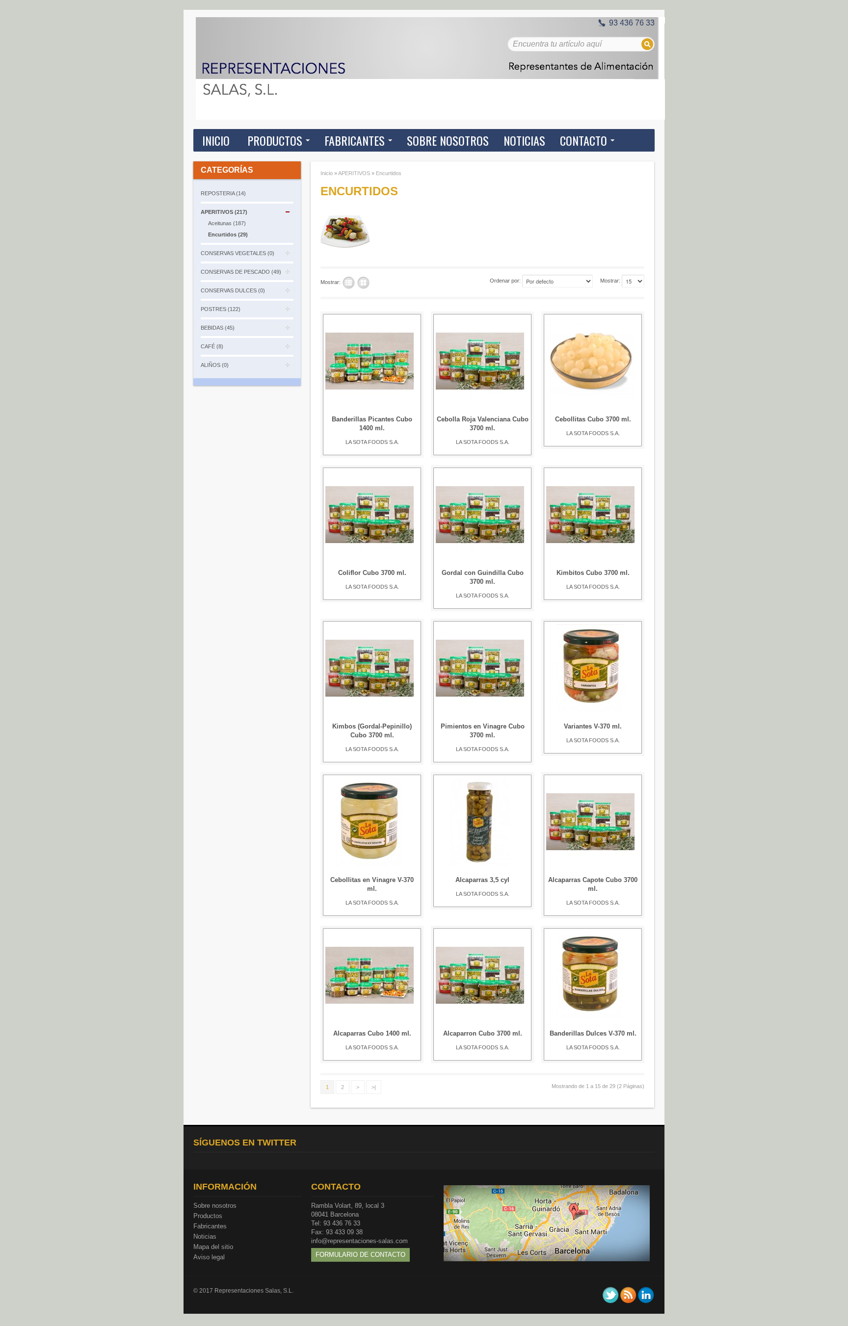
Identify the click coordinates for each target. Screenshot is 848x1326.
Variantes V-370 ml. (593, 726)
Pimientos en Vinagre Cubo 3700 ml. (483, 731)
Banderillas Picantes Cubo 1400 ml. (372, 424)
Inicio (216, 140)
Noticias (204, 1236)
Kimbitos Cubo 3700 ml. (593, 572)
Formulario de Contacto (360, 1254)
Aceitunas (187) (227, 223)
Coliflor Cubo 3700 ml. (372, 572)
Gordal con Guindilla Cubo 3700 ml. (483, 577)
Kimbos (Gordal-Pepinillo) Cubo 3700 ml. (372, 731)
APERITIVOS (354, 173)
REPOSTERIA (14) (223, 193)
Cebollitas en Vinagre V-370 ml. (372, 884)
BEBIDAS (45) (218, 328)
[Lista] (348, 282)
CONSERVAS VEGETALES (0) (237, 253)
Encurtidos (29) (228, 234)
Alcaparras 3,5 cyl (482, 880)
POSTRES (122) (220, 309)
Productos (207, 1216)
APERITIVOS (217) (224, 212)
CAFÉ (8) (212, 346)
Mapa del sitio (213, 1246)
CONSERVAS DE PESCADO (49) (241, 272)
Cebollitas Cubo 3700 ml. (593, 419)
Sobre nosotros (215, 1205)
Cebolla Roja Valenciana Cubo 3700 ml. (483, 424)
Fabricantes (210, 1226)
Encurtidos (388, 173)
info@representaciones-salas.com (359, 1241)
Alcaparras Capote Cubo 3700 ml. (592, 884)
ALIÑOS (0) (215, 365)
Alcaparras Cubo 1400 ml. (372, 1033)
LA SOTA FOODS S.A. (372, 442)
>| (373, 1087)
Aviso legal (209, 1257)
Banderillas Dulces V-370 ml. (593, 1033)
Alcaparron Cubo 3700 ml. (482, 1033)
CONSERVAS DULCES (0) (233, 290)
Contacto (583, 140)
